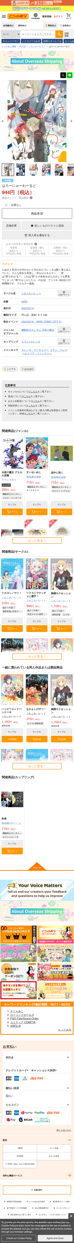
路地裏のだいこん (11, 823)
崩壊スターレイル (52, 41)
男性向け (52, 25)
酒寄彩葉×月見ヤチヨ (13, 611)
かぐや (66, 614)
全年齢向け (8, 25)
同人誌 (22, 46)
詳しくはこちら (64, 1129)
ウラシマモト (9, 479)
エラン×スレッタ (10, 836)
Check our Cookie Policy (19, 1238)
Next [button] (71, 121)
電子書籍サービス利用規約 (17, 1208)
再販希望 (37, 213)
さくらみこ (17, 1011)
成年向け (22, 25)
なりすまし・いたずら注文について (52, 1214)
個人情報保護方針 (42, 1208)
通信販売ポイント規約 (61, 1201)
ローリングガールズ (22, 1015)
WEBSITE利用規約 (14, 1201)
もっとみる (64, 1029)
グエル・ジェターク (12, 497)
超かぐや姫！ (9, 607)
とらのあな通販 (9, 46)
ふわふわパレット (11, 597)
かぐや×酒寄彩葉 (35, 723)
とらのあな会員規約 (37, 1201)
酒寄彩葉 (56, 614)
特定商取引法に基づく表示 (20, 1214)
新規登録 (46, 16)
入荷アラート (64, 294)
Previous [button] (2, 121)
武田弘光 (15, 1026)
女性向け (66, 25)
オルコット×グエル (61, 490)
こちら (34, 391)
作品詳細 (12, 738)
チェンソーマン (11, 41)
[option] (37, 121)
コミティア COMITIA (22, 1022)
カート (14, 511)
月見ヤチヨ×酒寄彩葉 (37, 614)
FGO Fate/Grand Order (24, 1018)
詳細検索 (67, 34)
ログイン (58, 16)
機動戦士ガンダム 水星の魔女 (13, 493)
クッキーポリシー (63, 1208)
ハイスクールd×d (31, 41)
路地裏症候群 (33, 477)
